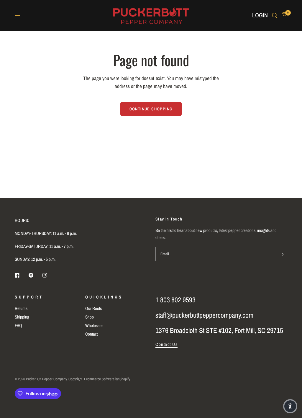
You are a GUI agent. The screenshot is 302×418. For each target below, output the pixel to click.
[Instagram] (48, 275)
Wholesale (94, 325)
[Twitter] (35, 275)
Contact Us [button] (166, 344)
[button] (290, 406)
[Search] (275, 15)
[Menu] (17, 16)
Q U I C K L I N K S (103, 297)
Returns (21, 308)
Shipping (22, 317)
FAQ (18, 325)
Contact (91, 334)
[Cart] (283, 15)
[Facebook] (21, 275)
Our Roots (93, 308)
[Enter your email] (281, 254)
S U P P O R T (28, 297)
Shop (89, 317)
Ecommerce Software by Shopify (107, 378)
